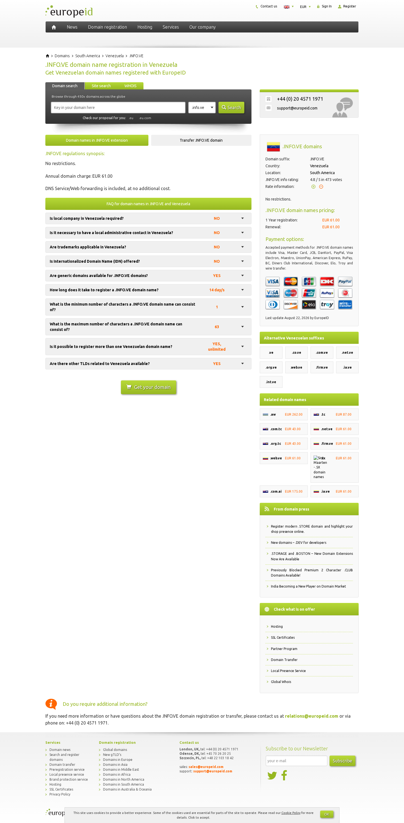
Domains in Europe (117, 759)
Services (171, 26)
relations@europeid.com (311, 716)
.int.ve (271, 382)
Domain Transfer (284, 660)
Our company (202, 26)
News (72, 26)
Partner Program (284, 649)
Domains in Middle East (121, 769)
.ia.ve (347, 367)
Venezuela (319, 166)
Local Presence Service (288, 671)
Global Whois (281, 682)
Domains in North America (123, 779)
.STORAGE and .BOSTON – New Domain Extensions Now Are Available (312, 556)
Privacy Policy (59, 794)
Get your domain (152, 387)
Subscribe (342, 760)
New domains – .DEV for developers (298, 542)
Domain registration (107, 26)
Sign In (326, 6)
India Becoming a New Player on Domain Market (308, 586)
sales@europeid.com (206, 767)
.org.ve (271, 367)
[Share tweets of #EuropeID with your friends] (273, 776)
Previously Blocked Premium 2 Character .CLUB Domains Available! (312, 572)
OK (326, 814)
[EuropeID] (54, 26)
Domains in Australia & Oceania (127, 789)
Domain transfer (62, 764)
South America (322, 173)
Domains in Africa (117, 774)
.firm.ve (322, 367)
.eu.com (145, 118)
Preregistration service (67, 769)
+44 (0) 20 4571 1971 (300, 98)
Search (234, 107)
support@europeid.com (297, 108)
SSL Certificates (283, 637)
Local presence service (66, 774)
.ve (271, 352)
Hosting (144, 26)
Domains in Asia (115, 764)
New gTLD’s (112, 754)
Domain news (59, 749)
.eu (131, 118)
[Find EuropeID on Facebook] (285, 776)
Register (349, 6)
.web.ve (296, 367)
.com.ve (322, 352)
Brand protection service (68, 779)
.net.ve (347, 352)
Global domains (115, 749)
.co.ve (296, 352)
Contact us (268, 6)
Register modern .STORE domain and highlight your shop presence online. (312, 529)
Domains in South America (123, 784)
